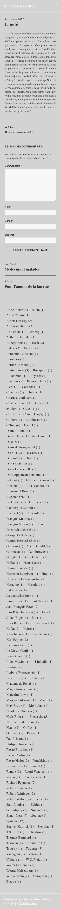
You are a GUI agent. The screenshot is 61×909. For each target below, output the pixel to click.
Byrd (12, 386)
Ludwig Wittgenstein (23, 672)
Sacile (41, 799)
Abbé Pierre (17, 309)
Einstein (14, 485)
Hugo (48, 573)
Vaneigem (15, 854)
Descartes (35, 452)
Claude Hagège (36, 414)
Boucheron (16, 375)
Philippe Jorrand (20, 744)
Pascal (34, 733)
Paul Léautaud (18, 738)
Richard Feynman (21, 782)
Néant (12, 727)
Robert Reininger (20, 793)
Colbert (14, 419)
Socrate (38, 815)
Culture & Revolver (19, 6)
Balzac (13, 348)
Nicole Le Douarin (21, 711)
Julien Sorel (43, 623)
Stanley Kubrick (20, 826)
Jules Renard (17, 623)
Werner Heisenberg (22, 870)
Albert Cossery (19, 320)
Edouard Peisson (40, 480)
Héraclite (15, 584)
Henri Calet (33, 562)
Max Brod (15, 705)
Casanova (31, 386)
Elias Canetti (37, 485)
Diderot (14, 458)
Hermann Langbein (22, 573)
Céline (13, 425)
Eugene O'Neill (19, 496)
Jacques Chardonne (22, 595)
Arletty (37, 331)
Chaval (42, 403)
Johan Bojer (17, 617)
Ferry (41, 502)
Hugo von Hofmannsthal (25, 579)
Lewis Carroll (18, 656)
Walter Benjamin (20, 865)
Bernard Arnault (20, 364)
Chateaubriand (18, 403)
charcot (35, 392)
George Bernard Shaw (23, 540)
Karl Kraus (42, 634)
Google (13, 557)
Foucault (35, 513)
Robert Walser (18, 799)
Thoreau (14, 843)
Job (46, 612)
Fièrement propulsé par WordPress (23, 899)
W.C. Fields (36, 859)
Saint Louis (16, 804)
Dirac (32, 458)
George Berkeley (20, 535)
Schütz (38, 804)
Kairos (30, 628)
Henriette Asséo (19, 568)
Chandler (15, 392)
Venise (35, 854)
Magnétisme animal (22, 689)
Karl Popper (17, 639)
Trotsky (14, 848)
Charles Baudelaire (21, 397)
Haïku (13, 562)
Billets (11, 127)
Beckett (31, 348)
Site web (10, 234)
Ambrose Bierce (19, 326)
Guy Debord (36, 557)
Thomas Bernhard (21, 837)
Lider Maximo (18, 661)
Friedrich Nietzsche (22, 529)
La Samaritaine (19, 645)
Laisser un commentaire (20, 132)
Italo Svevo (16, 590)
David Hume (17, 436)
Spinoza (15, 821)
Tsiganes (34, 848)
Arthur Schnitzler (20, 337)
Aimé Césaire (18, 315)
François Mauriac (20, 518)
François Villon (19, 524)
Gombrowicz (39, 551)
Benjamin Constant (22, 353)
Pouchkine (42, 760)
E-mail (9, 220)
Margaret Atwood (21, 700)
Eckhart (14, 480)
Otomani (14, 733)
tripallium (36, 843)
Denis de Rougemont (23, 447)
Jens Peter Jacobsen (22, 612)
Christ (13, 414)
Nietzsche (39, 716)
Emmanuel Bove (20, 491)
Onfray (30, 727)
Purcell (37, 766)
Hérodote (36, 584)
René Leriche (35, 777)
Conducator (36, 419)
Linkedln (44, 661)
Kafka (13, 628)
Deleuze (14, 441)
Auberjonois (17, 342)
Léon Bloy (16, 678)
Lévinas (37, 678)
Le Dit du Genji (19, 650)
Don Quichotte (19, 463)
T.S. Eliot (15, 832)
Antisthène (16, 331)
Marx (45, 700)
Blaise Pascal (17, 370)
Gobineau (15, 551)
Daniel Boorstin (19, 430)
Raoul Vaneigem (38, 771)
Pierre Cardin (18, 755)
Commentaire (13, 165)
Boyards (38, 375)
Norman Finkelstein (22, 722)
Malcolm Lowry (20, 694)
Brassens (14, 381)
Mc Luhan (38, 705)
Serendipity (16, 810)
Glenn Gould (38, 546)
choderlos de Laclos (22, 408)
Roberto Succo (19, 788)
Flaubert (14, 513)
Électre (13, 881)
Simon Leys (16, 815)
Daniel (31, 425)
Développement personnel (26, 474)
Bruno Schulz (39, 381)
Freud (43, 524)
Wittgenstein (17, 876)
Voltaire (14, 859)
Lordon (14, 667)
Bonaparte (42, 370)
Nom (8, 206)
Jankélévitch (42, 601)
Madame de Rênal (21, 683)
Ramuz (13, 771)
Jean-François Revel (22, 606)
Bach (38, 342)
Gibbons (14, 546)
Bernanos (15, 359)
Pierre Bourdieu (19, 749)
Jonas (38, 617)
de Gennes (42, 436)
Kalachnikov (17, 634)
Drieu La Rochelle (21, 469)
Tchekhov (37, 832)
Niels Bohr (16, 716)
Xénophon (42, 876)
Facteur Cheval (19, 502)
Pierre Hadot (17, 760)
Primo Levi (16, 766)
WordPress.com (28, 903)
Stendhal (45, 826)
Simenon (39, 810)
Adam (38, 309)
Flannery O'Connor (22, 507)
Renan (13, 777)
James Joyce (17, 601)
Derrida (14, 452)
